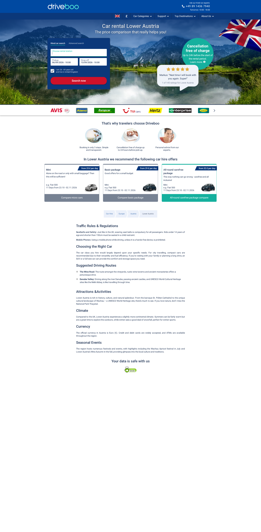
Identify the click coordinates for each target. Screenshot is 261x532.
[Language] (117, 16)
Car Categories (141, 16)
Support (162, 16)
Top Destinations (184, 16)
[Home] (63, 6)
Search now (79, 80)
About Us (206, 16)
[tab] (58, 42)
